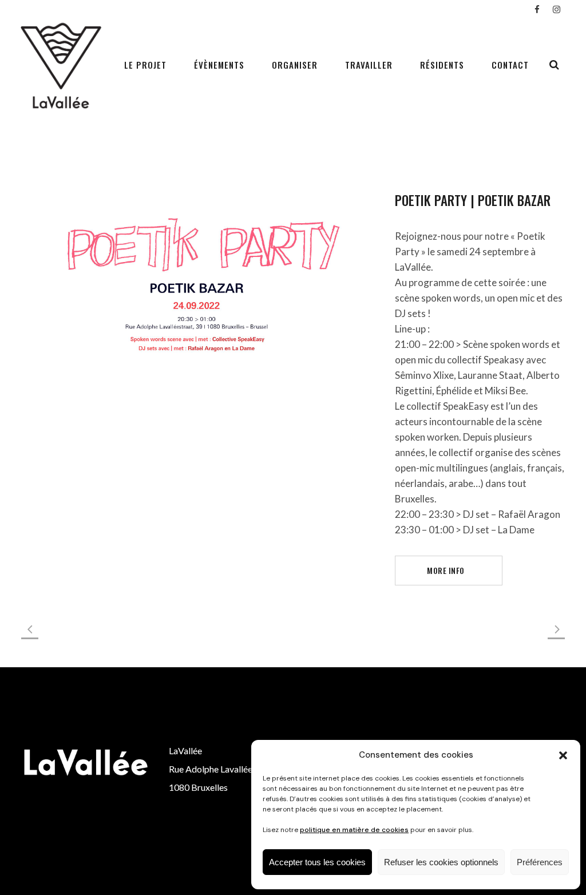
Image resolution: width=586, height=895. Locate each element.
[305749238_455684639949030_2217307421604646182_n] (196, 282)
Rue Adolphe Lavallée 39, (217, 768)
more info (446, 570)
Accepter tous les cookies (317, 862)
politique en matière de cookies (354, 829)
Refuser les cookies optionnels (441, 862)
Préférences (540, 862)
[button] (563, 755)
